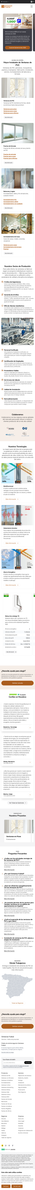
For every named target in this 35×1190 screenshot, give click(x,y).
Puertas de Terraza (6, 1104)
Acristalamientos (5, 1082)
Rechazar (5, 1186)
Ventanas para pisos (10, 109)
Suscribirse (28, 1062)
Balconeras (4, 1101)
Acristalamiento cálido (10, 202)
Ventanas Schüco (6, 1094)
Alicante (3, 1118)
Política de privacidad (13, 1039)
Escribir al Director (23, 1133)
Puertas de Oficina (6, 1111)
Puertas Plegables (6, 1108)
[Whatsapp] (5, 1145)
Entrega (20, 1080)
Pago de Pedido (22, 1087)
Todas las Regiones (17, 1003)
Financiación (21, 1090)
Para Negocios (22, 1092)
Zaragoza (3, 1135)
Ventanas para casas (10, 111)
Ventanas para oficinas (10, 113)
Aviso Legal (21, 1121)
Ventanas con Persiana (7, 1078)
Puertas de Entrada (6, 1099)
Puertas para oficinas (10, 158)
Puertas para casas (9, 156)
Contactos (20, 1128)
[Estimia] (2, 1145)
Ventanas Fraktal (7, 1037)
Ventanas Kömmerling (7, 1087)
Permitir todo (17, 1186)
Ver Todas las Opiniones (16, 803)
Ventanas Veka (5, 1092)
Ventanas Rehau (5, 1090)
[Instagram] (9, 1145)
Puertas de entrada (9, 154)
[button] (17, 977)
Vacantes (20, 1126)
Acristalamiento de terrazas (12, 247)
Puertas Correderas (6, 1106)
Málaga (3, 1128)
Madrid (3, 1126)
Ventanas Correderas (7, 1080)
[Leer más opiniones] (30, 727)
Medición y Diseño (23, 1078)
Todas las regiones (6, 1137)
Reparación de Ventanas (24, 1075)
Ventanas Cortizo (5, 1085)
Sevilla (3, 1130)
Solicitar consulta (17, 683)
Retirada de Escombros (24, 1085)
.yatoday (12, 1149)
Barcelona (4, 1123)
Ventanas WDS (5, 1097)
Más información (8, 117)
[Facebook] (12, 1145)
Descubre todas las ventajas (7, 1052)
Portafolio (20, 1123)
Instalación (21, 1082)
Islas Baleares (5, 1121)
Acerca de (20, 1118)
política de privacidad (24, 1066)
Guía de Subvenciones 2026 (17, 48)
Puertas (5, 249)
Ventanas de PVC (5, 1075)
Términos (3, 1039)
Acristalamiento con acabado (12, 204)
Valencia (3, 1133)
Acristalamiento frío (9, 200)
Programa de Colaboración (25, 1130)
